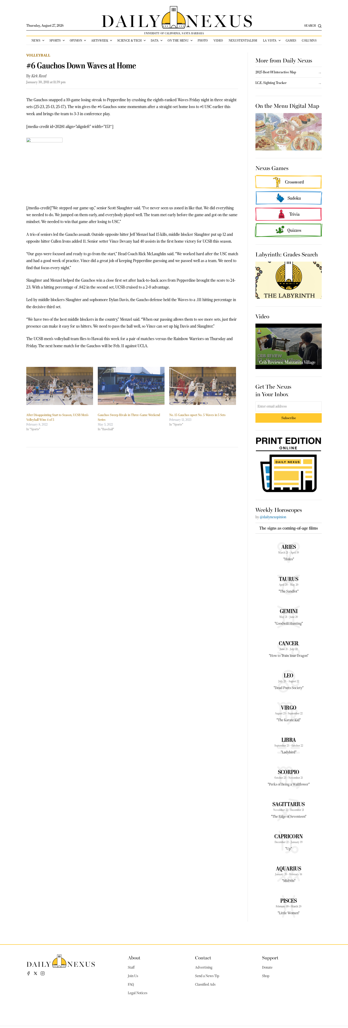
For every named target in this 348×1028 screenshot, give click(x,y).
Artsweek (99, 40)
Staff (131, 967)
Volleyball (38, 55)
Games (291, 40)
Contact (203, 957)
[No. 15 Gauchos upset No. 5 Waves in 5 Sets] (202, 386)
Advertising (203, 967)
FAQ (131, 984)
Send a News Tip (207, 976)
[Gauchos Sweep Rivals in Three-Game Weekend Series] (131, 386)
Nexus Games (271, 168)
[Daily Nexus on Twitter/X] (35, 973)
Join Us (133, 976)
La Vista (270, 40)
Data (155, 40)
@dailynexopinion (273, 517)
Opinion (76, 40)
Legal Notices (137, 993)
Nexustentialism (243, 40)
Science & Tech (129, 40)
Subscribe (288, 418)
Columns (309, 40)
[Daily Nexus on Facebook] (28, 973)
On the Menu (178, 40)
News (35, 40)
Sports (55, 40)
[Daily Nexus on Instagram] (42, 973)
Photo (203, 40)
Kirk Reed (38, 76)
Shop (265, 976)
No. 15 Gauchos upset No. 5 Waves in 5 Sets (197, 415)
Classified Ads (205, 984)
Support (270, 957)
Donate (267, 967)
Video (218, 40)
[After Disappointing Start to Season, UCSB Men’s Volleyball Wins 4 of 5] (59, 386)
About (134, 957)
